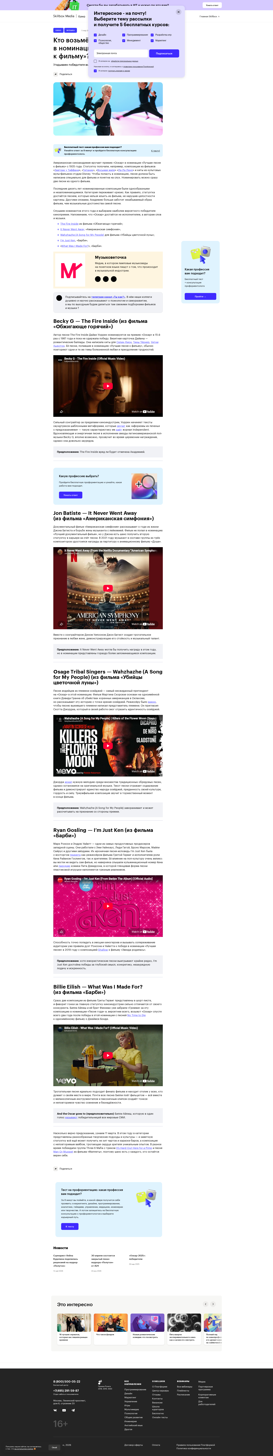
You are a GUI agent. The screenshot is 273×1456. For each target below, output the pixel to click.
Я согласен (114, 71)
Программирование (135, 1389)
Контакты (157, 1398)
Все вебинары (184, 1386)
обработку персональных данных (124, 61)
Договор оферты (133, 1444)
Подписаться (164, 53)
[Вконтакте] (55, 1410)
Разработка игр (163, 35)
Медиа (201, 1381)
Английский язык (133, 1425)
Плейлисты (183, 1390)
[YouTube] (64, 1410)
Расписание (183, 1394)
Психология (130, 1413)
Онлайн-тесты (160, 1417)
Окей (54, 1447)
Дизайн (128, 1393)
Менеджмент (134, 40)
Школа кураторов (158, 1407)
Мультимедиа (131, 1409)
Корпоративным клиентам (207, 1395)
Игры (127, 1405)
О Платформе (159, 1386)
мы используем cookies (23, 1448)
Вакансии (157, 1402)
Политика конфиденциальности (193, 1448)
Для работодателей (206, 1402)
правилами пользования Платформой (138, 66)
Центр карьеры (160, 1390)
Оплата (156, 1444)
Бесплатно (158, 1413)
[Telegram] (73, 1410)
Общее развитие (133, 1417)
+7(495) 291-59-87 (66, 1390)
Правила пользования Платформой (195, 1444)
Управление (130, 1401)
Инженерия (130, 1421)
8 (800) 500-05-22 (66, 1381)
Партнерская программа (205, 1387)
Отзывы (156, 1394)
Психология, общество (105, 41)
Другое (128, 1429)
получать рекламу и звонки (119, 71)
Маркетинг (130, 1397)
